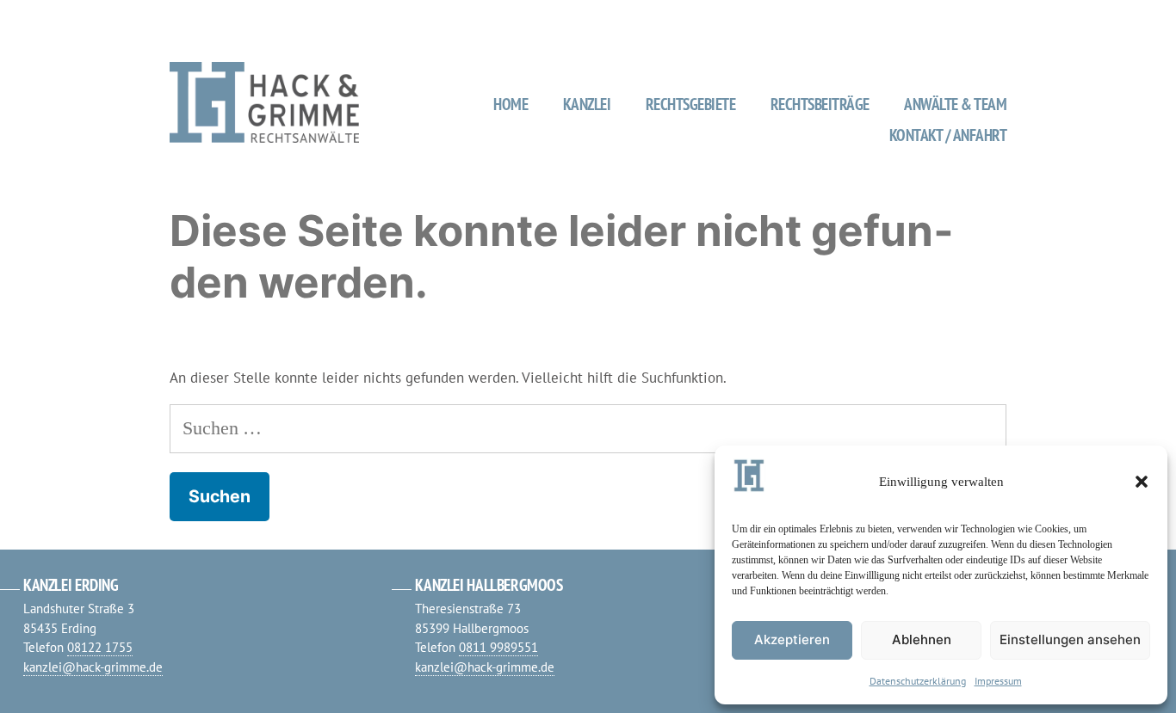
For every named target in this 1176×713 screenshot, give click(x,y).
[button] (1141, 481)
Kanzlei (587, 104)
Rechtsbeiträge (820, 104)
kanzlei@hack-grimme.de (93, 667)
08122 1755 (100, 647)
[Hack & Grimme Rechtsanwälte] (264, 135)
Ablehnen (921, 639)
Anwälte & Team (955, 104)
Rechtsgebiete (691, 104)
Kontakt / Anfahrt (948, 135)
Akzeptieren (792, 639)
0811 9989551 (498, 647)
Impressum (998, 680)
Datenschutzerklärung (918, 680)
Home (510, 104)
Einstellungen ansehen (1070, 639)
